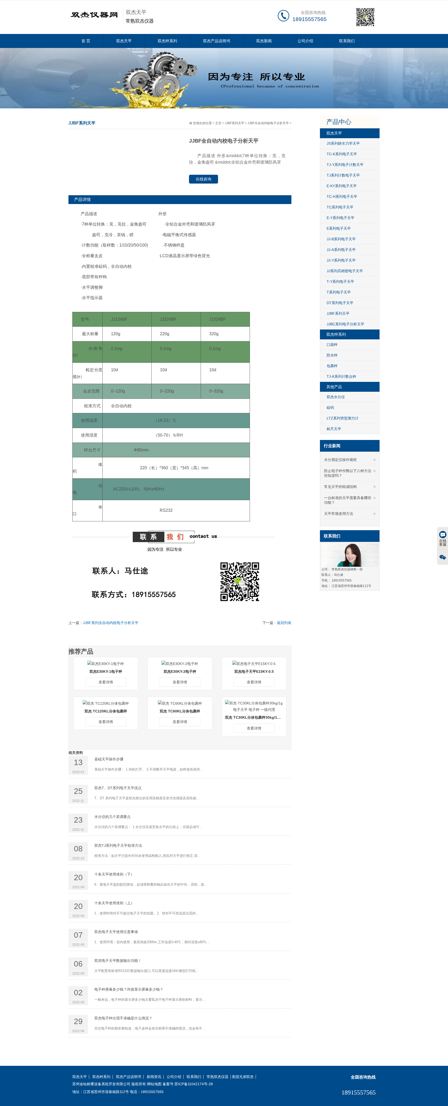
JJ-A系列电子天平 (341, 250)
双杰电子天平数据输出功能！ (118, 960)
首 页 (85, 41)
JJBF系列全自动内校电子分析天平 (110, 623)
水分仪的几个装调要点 (112, 817)
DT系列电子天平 (340, 303)
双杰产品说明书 (216, 41)
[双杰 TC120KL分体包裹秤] (106, 703)
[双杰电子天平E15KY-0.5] (254, 663)
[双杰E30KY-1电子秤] (105, 663)
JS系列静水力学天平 (343, 143)
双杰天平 (124, 41)
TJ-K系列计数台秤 (341, 376)
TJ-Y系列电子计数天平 (345, 165)
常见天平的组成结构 (340, 487)
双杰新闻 (264, 41)
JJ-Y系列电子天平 (341, 260)
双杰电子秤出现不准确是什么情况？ (123, 1018)
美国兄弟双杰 (243, 1077)
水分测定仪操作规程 (340, 460)
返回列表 (284, 623)
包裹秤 (332, 366)
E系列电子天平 (339, 228)
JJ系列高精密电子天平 (345, 271)
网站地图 (154, 1084)
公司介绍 (305, 41)
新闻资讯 (154, 1077)
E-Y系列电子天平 (340, 218)
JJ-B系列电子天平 (341, 239)
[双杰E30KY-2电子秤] (180, 663)
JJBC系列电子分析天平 (345, 324)
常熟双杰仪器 (217, 1077)
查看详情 (106, 682)
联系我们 (347, 41)
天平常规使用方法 (338, 514)
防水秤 (332, 355)
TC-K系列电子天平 (342, 154)
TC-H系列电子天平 (342, 196)
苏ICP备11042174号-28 (193, 1084)
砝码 (330, 407)
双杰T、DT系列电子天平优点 (118, 788)
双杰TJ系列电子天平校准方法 (118, 845)
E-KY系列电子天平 (342, 186)
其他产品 (334, 386)
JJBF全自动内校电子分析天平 (268, 123)
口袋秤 (332, 344)
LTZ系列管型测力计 (343, 418)
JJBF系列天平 (234, 123)
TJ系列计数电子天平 (343, 175)
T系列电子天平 (339, 292)
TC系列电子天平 (340, 207)
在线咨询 (203, 179)
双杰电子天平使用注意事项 (116, 932)
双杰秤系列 (167, 41)
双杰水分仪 (336, 397)
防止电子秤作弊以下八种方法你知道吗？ (347, 473)
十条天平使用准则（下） (114, 874)
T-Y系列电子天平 (340, 281)
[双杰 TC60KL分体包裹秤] (180, 703)
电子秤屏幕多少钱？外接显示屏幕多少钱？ (128, 989)
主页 (218, 123)
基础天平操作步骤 (108, 759)
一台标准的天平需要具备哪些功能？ (347, 500)
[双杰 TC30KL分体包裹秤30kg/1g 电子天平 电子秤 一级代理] (254, 706)
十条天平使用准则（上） (114, 903)
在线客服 (442, 543)
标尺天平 (334, 429)
